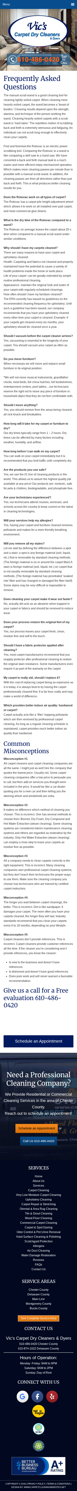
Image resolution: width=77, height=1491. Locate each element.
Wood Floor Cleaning (38, 1218)
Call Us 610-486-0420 (38, 1141)
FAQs (38, 1264)
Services (38, 1185)
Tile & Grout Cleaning (38, 1213)
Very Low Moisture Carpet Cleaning (38, 1194)
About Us (38, 1180)
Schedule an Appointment (36, 1128)
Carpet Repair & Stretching (38, 1204)
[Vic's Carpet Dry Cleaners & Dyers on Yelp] (52, 1397)
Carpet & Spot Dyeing (38, 1227)
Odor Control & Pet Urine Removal (39, 1232)
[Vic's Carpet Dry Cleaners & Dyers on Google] (22, 1397)
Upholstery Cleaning (38, 1199)
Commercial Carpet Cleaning (38, 1222)
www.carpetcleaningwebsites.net (45, 1487)
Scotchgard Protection (39, 1241)
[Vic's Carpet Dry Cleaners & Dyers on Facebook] (37, 1397)
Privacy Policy (36, 1484)
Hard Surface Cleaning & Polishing (38, 1236)
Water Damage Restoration (38, 1255)
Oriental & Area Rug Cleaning (38, 1208)
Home (38, 1176)
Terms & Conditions (58, 1484)
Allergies (38, 1246)
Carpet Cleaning (38, 1190)
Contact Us (39, 1269)
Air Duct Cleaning (38, 1250)
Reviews (38, 1259)
